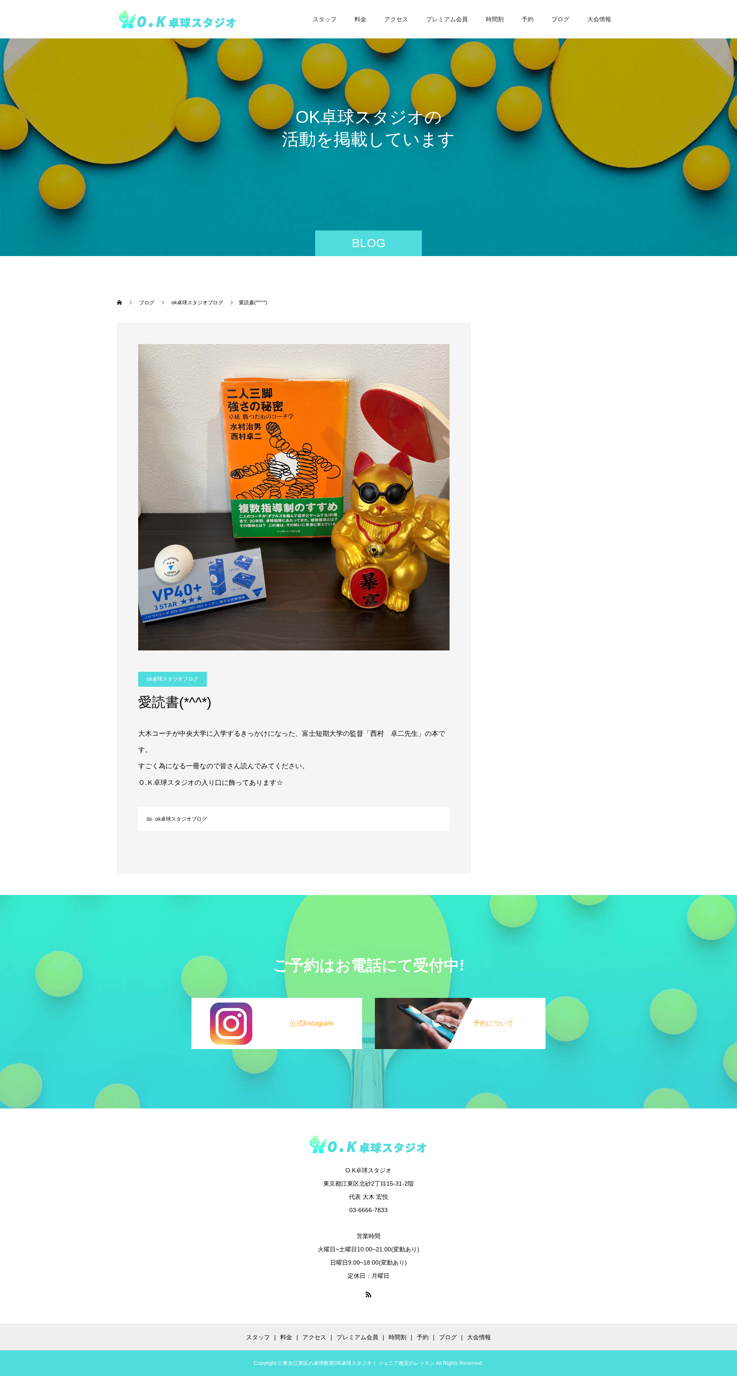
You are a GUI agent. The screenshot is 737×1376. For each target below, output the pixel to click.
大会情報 (599, 19)
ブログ (560, 19)
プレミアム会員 (447, 19)
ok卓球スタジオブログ (172, 679)
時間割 (495, 19)
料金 (360, 19)
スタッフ (325, 19)
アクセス (396, 19)
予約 (528, 19)
